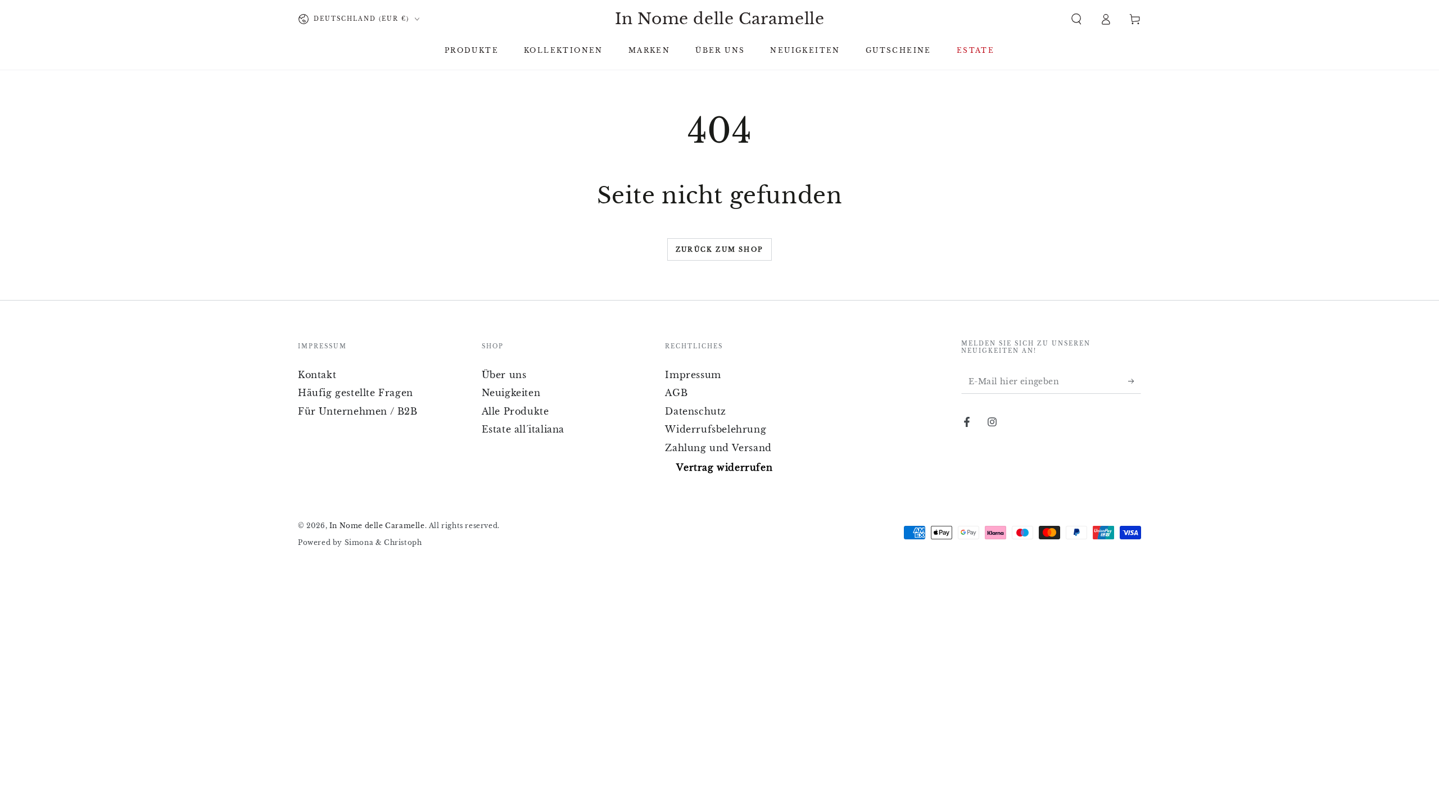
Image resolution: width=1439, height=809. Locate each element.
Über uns (504, 374)
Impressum (693, 374)
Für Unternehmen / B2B (358, 411)
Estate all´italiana (523, 429)
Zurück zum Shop (719, 249)
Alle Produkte (515, 411)
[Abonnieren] (1134, 381)
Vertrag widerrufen (724, 467)
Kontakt (317, 374)
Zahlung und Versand (718, 447)
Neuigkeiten (511, 392)
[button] (1076, 19)
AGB (676, 392)
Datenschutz (695, 411)
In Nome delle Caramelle (377, 525)
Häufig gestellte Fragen (355, 392)
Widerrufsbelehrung (715, 429)
